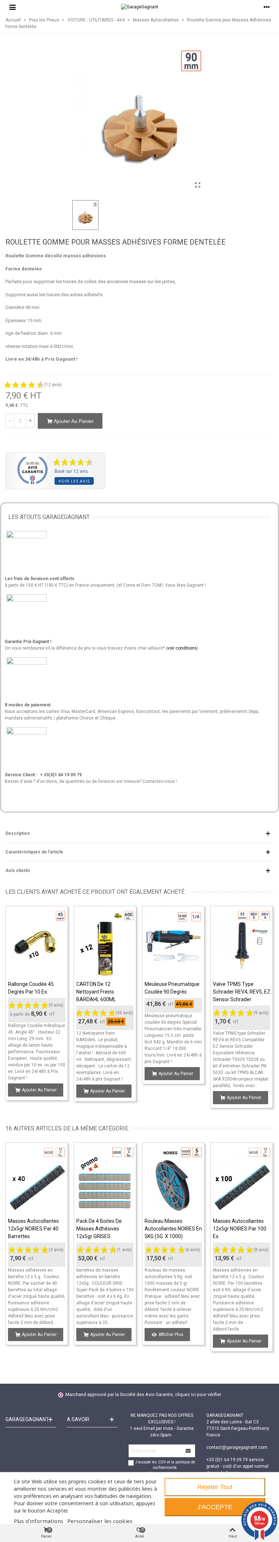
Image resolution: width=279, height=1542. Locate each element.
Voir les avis (74, 481)
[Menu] (12, 7)
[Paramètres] (267, 7)
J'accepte (214, 1507)
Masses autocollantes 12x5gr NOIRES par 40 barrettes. (33, 1228)
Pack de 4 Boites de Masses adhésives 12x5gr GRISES (99, 1228)
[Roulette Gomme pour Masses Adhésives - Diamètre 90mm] (197, 185)
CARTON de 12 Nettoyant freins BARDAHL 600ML (96, 991)
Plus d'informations (38, 1521)
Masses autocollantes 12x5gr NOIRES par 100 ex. (239, 1228)
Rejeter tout (214, 1487)
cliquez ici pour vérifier (198, 1394)
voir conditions (182, 648)
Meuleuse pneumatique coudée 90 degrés (172, 988)
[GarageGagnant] (139, 7)
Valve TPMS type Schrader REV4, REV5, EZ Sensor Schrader (241, 991)
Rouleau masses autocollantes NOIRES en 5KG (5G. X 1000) (173, 1228)
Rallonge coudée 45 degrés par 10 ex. (31, 988)
